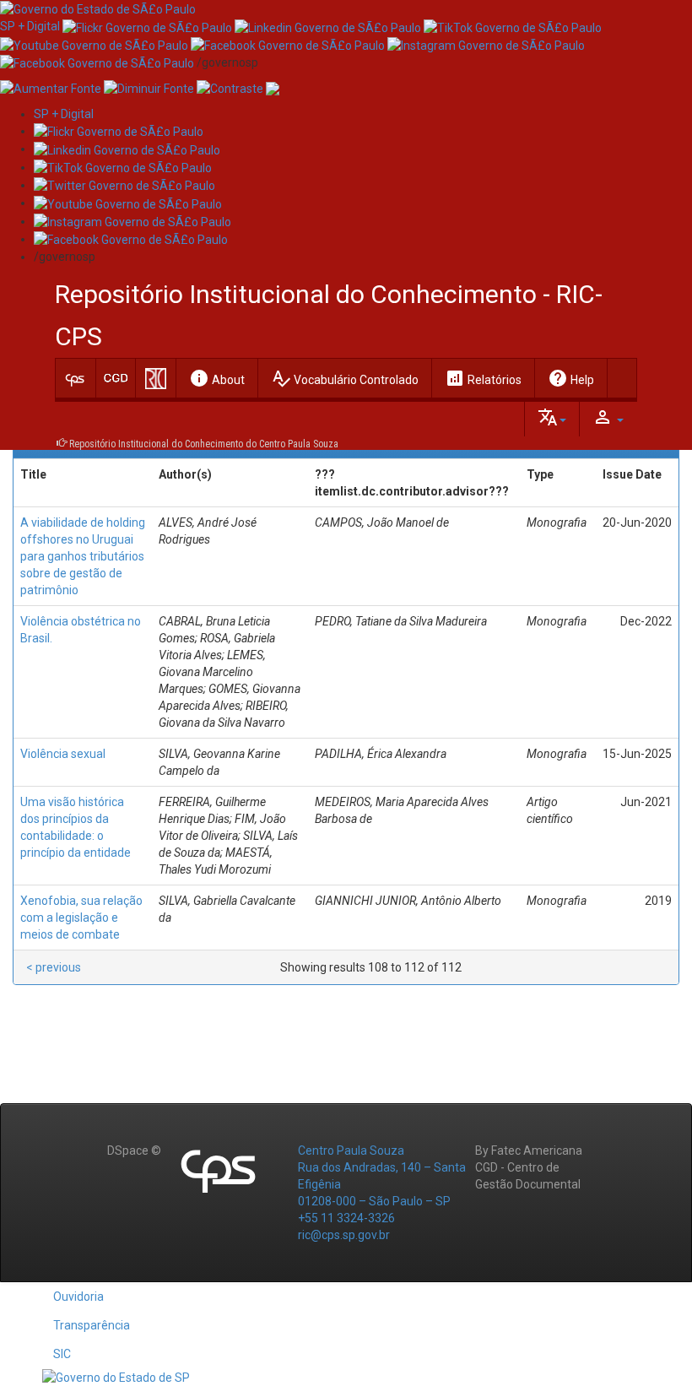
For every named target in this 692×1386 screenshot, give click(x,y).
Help (571, 378)
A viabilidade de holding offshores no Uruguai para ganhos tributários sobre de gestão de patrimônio (82, 556)
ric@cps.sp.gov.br (344, 1235)
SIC (62, 1354)
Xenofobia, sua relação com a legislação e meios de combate (81, 917)
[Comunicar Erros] (272, 88)
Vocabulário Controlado (345, 378)
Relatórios (483, 378)
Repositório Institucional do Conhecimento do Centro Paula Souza (203, 444)
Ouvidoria (78, 1296)
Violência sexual (62, 754)
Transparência (91, 1325)
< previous (53, 967)
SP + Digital (30, 26)
